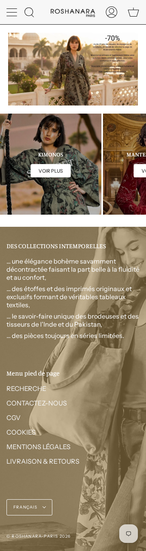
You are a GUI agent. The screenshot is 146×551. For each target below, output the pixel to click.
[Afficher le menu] (12, 12)
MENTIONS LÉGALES (38, 447)
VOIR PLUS (51, 171)
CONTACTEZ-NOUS (36, 403)
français (26, 507)
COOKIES (21, 432)
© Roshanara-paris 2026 (38, 536)
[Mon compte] (111, 12)
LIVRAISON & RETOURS (42, 461)
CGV (13, 418)
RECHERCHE (26, 388)
